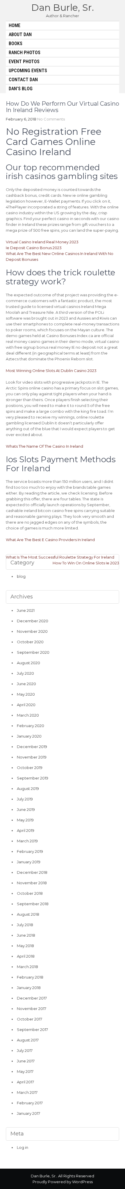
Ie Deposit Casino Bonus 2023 (34, 247)
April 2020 (26, 704)
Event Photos (24, 61)
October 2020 (30, 641)
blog (21, 576)
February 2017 (30, 1103)
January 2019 (28, 862)
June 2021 (26, 610)
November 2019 (32, 757)
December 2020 (32, 621)
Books (15, 43)
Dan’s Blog (21, 88)
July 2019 (25, 799)
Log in (22, 1147)
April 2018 (26, 956)
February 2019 (30, 851)
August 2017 (28, 1040)
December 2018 (32, 872)
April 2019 (25, 830)
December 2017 (32, 998)
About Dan (20, 34)
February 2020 (30, 725)
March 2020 (28, 715)
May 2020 (26, 694)
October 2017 (29, 1019)
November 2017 (31, 1008)
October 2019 (29, 767)
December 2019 (32, 746)
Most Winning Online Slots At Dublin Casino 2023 (51, 370)
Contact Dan (23, 79)
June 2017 (26, 1061)
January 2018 (29, 987)
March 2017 (27, 1092)
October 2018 (30, 893)
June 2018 (26, 935)
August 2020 (28, 662)
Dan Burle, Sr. (62, 7)
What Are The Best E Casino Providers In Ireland (50, 539)
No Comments (51, 119)
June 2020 (26, 683)
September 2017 (32, 1029)
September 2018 (33, 903)
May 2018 (25, 945)
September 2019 (32, 778)
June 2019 (26, 809)
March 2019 (27, 841)
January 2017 (28, 1113)
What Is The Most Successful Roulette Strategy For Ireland (60, 557)
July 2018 (25, 924)
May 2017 (25, 1071)
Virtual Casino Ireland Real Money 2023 (42, 242)
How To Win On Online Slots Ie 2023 (86, 563)
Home (14, 25)
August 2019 (28, 788)
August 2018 (28, 914)
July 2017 (25, 1050)
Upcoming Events (28, 70)
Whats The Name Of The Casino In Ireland (44, 446)
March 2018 (27, 966)
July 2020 (25, 673)
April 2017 (25, 1082)
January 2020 (29, 736)
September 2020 (33, 652)
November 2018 (32, 882)
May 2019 (25, 820)
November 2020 (32, 631)
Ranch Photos (24, 52)
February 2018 (30, 977)
